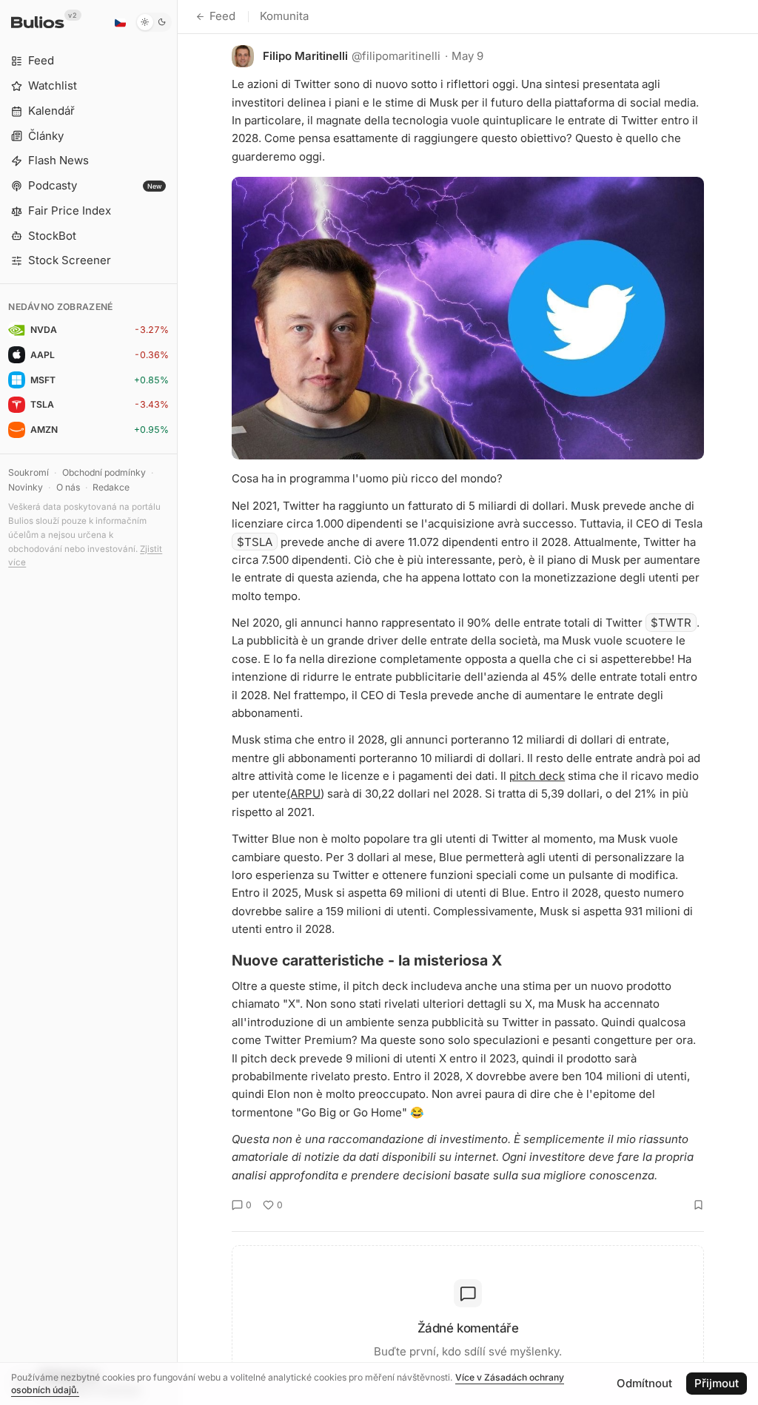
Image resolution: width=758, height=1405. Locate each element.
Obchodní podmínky (104, 472)
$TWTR (671, 623)
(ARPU (303, 793)
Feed (222, 16)
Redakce (111, 487)
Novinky (25, 487)
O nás (68, 487)
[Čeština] (120, 22)
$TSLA (254, 542)
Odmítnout (644, 1383)
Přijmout (716, 1383)
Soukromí (28, 472)
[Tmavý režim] (153, 22)
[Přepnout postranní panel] (177, 702)
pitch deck (537, 776)
